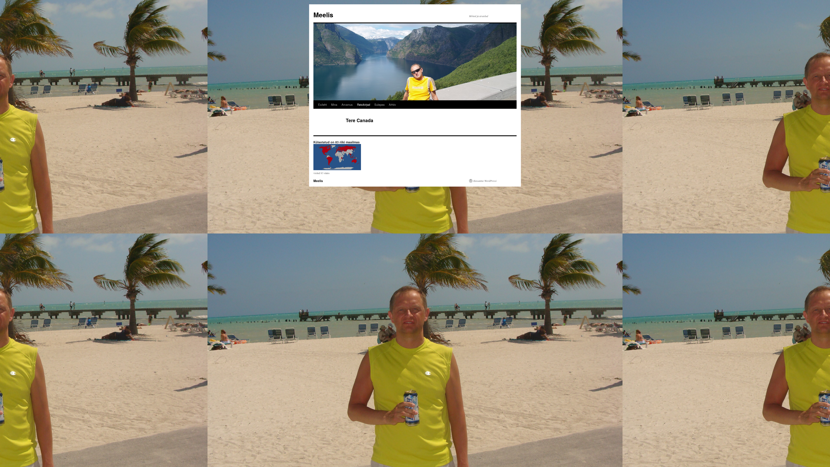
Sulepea (379, 104)
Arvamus (347, 104)
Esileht (322, 104)
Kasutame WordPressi (484, 180)
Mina (334, 104)
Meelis (323, 14)
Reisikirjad (363, 104)
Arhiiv (392, 104)
